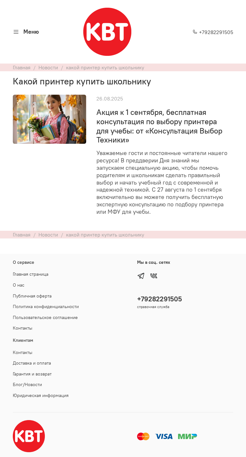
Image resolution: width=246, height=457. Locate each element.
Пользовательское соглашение (45, 317)
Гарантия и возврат (32, 374)
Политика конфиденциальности (46, 306)
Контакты (22, 328)
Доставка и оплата (32, 363)
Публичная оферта (32, 296)
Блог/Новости (27, 384)
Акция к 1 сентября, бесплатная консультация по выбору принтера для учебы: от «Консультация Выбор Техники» (159, 125)
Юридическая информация (41, 395)
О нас (18, 285)
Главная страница (30, 274)
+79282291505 (215, 32)
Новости (48, 67)
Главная (21, 67)
